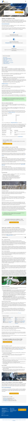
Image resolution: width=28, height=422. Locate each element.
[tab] (14, 237)
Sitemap (9, 419)
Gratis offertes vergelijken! (14, 222)
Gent (16, 318)
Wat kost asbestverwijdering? (7, 58)
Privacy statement (12, 419)
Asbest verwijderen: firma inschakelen (8, 62)
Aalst (12, 317)
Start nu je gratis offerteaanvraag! (6, 387)
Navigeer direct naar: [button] (5, 237)
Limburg (13, 409)
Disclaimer (20, 419)
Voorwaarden (16, 419)
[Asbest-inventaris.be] (5, 1)
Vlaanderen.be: (7, 399)
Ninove (24, 320)
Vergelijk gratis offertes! (6, 63)
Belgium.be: (6, 400)
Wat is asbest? (5, 57)
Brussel (11, 409)
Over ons (3, 413)
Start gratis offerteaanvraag (22, 410)
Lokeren (16, 319)
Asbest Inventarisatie (5, 419)
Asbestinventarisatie (6, 61)
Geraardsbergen (22, 321)
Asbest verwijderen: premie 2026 (7, 59)
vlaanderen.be (21, 349)
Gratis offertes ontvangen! (14, 393)
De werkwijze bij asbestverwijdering (8, 60)
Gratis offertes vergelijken (7, 143)
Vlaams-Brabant (12, 410)
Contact (23, 419)
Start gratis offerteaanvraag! (5, 23)
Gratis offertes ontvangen (7, 341)
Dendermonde (10, 321)
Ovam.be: (6, 398)
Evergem (10, 322)
